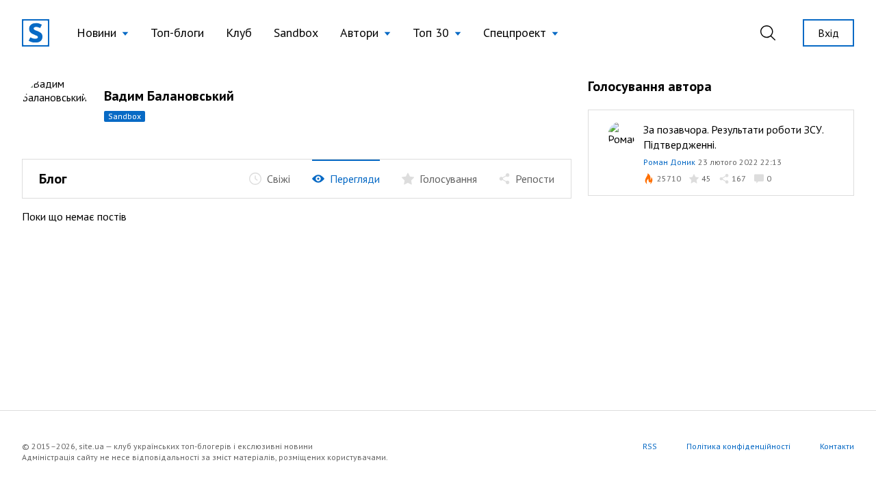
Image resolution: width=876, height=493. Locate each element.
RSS (650, 446)
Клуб (239, 32)
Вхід (828, 33)
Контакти (837, 446)
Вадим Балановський (169, 96)
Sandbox (296, 32)
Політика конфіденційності (738, 446)
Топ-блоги (177, 32)
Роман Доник (669, 162)
